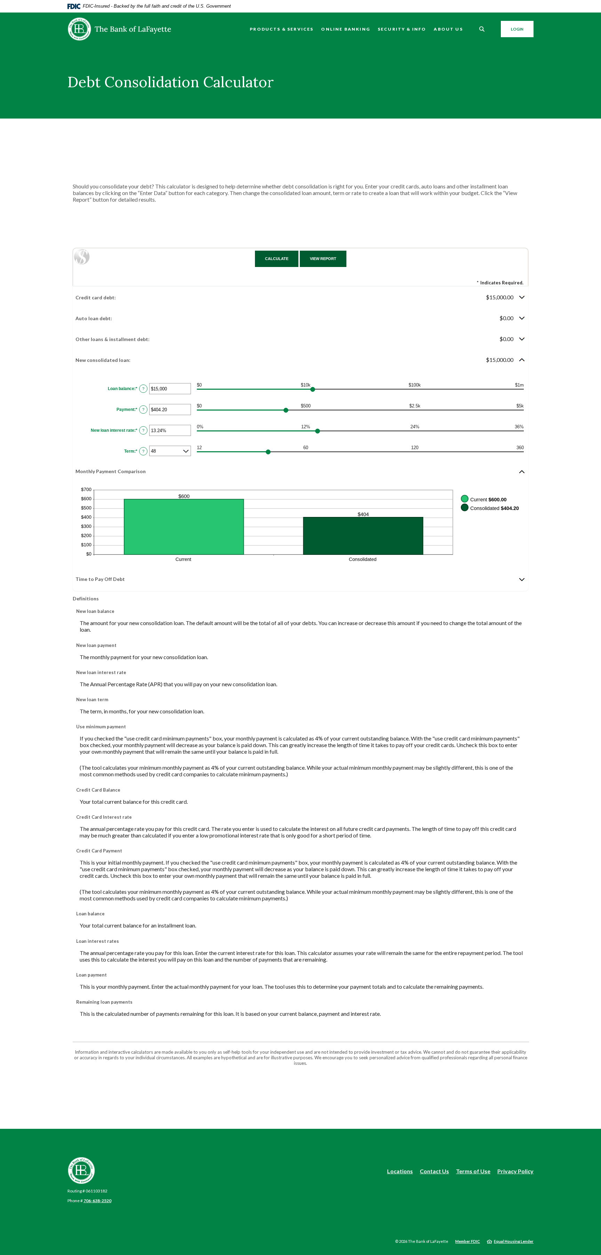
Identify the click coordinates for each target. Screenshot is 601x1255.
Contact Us (434, 1171)
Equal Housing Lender (514, 1241)
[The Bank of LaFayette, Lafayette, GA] (119, 29)
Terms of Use (473, 1171)
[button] (300, 297)
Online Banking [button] (345, 29)
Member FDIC (467, 1241)
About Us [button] (448, 29)
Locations (400, 1171)
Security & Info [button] (402, 29)
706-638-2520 (97, 1200)
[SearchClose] (482, 29)
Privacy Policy (515, 1171)
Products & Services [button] (281, 29)
